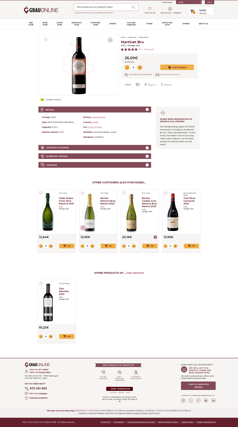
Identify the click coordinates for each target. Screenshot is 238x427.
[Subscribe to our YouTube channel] (206, 400)
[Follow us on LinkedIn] (213, 400)
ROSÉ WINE (45, 24)
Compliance (118, 422)
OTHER (149, 24)
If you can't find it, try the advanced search (94, 13)
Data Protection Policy (168, 422)
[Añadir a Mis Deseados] (41, 193)
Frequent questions (38, 398)
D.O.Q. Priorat (95, 127)
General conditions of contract (141, 422)
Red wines (132, 37)
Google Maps (44, 372)
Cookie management (206, 422)
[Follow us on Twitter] (191, 400)
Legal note (105, 422)
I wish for (149, 13)
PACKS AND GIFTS (167, 24)
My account (166, 13)
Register (177, 13)
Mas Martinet (98, 117)
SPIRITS (112, 24)
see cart (202, 13)
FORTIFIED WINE (95, 24)
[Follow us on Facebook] (198, 400)
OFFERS (186, 24)
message (43, 393)
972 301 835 (38, 388)
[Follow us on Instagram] (183, 400)
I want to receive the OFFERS (198, 385)
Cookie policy (187, 422)
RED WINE (31, 24)
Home (123, 37)
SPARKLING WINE (77, 24)
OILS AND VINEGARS (131, 24)
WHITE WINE (59, 24)
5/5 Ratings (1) (146, 49)
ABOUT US (203, 24)
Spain (95, 122)
